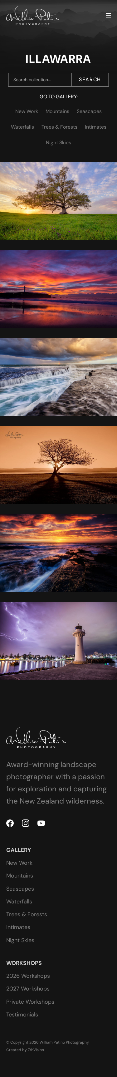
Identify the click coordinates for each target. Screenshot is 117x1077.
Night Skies (58, 142)
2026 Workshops (28, 976)
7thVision (36, 1049)
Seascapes (89, 111)
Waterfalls (22, 127)
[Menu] (108, 15)
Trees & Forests (59, 127)
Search (90, 79)
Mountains (57, 111)
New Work (26, 111)
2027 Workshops (28, 988)
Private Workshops (30, 1002)
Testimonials (22, 1014)
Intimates (95, 127)
